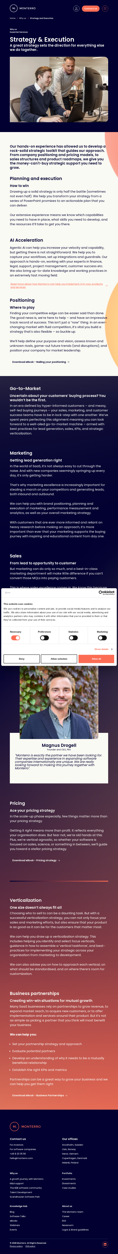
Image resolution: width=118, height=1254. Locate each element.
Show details (101, 649)
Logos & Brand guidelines (75, 1229)
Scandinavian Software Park (25, 1196)
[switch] (44, 637)
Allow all (96, 659)
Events (13, 1229)
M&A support (17, 1183)
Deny (21, 659)
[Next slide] (61, 777)
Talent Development (21, 1192)
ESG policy (30, 1246)
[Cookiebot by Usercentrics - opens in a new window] (101, 592)
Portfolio (67, 1173)
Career (65, 1216)
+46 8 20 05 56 (18, 1153)
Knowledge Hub (18, 1206)
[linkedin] (105, 1244)
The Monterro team (72, 1211)
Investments (69, 1179)
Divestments (69, 1183)
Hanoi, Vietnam (70, 1153)
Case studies (69, 1187)
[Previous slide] (56, 777)
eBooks (13, 1220)
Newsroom (67, 1225)
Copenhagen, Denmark (74, 1158)
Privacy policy (16, 1246)
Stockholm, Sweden (72, 1144)
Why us (14, 1173)
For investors (16, 1144)
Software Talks (18, 1216)
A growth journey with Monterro (26, 1179)
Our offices (70, 1139)
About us (67, 1206)
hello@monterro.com (21, 1158)
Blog (12, 1211)
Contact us (18, 1139)
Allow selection (59, 659)
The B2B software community (26, 1187)
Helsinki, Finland (70, 1162)
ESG (64, 1220)
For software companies (23, 1149)
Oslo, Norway (69, 1149)
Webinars (15, 1225)
